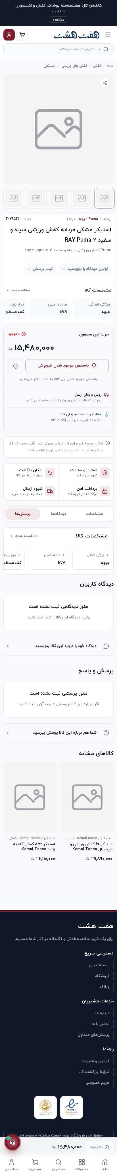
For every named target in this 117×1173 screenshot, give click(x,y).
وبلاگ (105, 987)
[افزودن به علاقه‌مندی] (15, 366)
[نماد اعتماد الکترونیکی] (71, 1107)
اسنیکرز (50, 66)
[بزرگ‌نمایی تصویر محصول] (58, 129)
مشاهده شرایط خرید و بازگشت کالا (76, 420)
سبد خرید (35, 1169)
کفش (97, 66)
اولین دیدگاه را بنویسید (88, 269)
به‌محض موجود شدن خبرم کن (63, 365)
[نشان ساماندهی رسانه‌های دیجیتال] (45, 1107)
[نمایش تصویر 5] (13, 198)
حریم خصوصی (97, 1082)
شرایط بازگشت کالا (94, 1072)
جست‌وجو (58, 1169)
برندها (107, 219)
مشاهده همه (20, 290)
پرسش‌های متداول (94, 1035)
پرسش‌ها (23, 514)
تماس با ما (100, 1024)
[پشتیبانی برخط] (12, 1142)
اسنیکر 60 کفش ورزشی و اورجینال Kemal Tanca (91, 847)
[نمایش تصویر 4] (36, 198)
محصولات (82, 1169)
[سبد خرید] (22, 35)
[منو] (108, 35)
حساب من (11, 1169)
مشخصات (94, 514)
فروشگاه (102, 976)
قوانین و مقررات (96, 1061)
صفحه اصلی (99, 965)
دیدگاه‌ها (58, 514)
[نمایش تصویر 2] (82, 198)
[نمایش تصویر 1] (104, 198)
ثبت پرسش (43, 269)
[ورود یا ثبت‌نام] (9, 35)
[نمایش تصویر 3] (59, 198)
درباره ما (102, 1013)
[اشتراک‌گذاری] (105, 83)
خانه (110, 66)
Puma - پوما (88, 219)
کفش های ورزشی (74, 66)
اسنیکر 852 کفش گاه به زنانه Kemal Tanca (34, 847)
